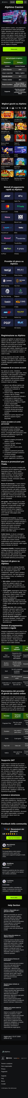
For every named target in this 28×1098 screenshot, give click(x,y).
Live (10, 108)
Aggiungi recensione (14, 837)
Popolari (3, 108)
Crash (16, 108)
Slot (23, 108)
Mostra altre (14, 897)
